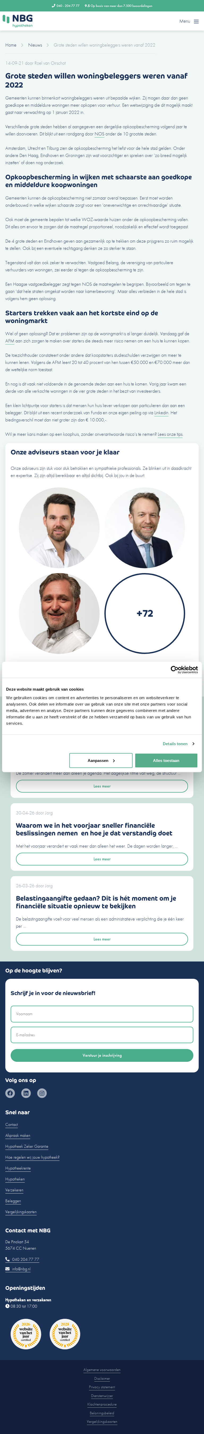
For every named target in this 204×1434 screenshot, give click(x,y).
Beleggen (13, 1201)
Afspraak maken (17, 1135)
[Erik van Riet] (59, 566)
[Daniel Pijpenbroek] (59, 652)
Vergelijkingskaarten (21, 1212)
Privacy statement (102, 1387)
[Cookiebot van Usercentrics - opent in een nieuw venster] (174, 670)
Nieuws (35, 45)
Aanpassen (98, 760)
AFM (9, 341)
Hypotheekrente (18, 1168)
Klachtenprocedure (102, 1404)
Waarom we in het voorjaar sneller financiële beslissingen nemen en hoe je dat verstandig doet (94, 829)
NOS (99, 134)
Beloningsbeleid (102, 1413)
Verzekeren (14, 1190)
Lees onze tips (170, 434)
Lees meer (102, 786)
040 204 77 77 (25, 1259)
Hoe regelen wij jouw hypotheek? (32, 1157)
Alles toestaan (166, 760)
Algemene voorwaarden (102, 1369)
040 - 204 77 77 (68, 5)
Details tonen (175, 743)
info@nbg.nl (21, 1269)
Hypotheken (15, 1179)
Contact (11, 1124)
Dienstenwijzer (102, 1395)
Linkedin (161, 412)
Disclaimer (102, 1378)
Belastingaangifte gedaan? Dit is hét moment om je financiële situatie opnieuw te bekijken (96, 902)
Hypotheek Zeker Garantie (26, 1146)
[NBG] (17, 21)
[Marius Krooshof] (144, 566)
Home (10, 45)
